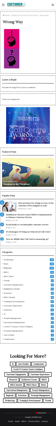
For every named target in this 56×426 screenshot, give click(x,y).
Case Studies (9, 335)
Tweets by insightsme (11, 99)
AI (4, 314)
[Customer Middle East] (17, 4)
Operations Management (14, 322)
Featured (7, 293)
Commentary (9, 339)
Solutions (8, 310)
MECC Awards (9, 297)
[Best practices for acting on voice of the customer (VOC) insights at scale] (9, 207)
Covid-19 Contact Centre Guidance (18, 327)
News (6, 264)
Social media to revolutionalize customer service (27, 224)
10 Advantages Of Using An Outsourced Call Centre (28, 232)
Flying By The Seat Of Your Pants (24, 15)
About (17, 421)
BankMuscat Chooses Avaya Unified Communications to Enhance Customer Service (29, 215)
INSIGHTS (42, 413)
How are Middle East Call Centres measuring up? (27, 239)
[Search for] (52, 6)
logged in (16, 87)
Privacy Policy (34, 421)
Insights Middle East (33, 417)
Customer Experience (13, 306)
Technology (9, 260)
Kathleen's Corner (12, 289)
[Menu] (3, 6)
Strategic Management (13, 331)
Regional (7, 268)
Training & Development (14, 301)
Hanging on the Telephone (16, 184)
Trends (7, 281)
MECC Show (9, 276)
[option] (28, 172)
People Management (12, 318)
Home (7, 15)
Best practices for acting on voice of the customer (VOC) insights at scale (36, 204)
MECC (6, 272)
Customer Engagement (13, 285)
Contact (44, 421)
